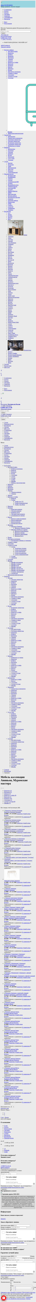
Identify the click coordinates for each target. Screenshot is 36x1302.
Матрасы (10, 525)
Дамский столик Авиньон (12, 880)
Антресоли (14, 573)
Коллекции (7, 211)
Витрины (10, 489)
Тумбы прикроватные (21, 503)
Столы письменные (20, 553)
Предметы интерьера (14, 539)
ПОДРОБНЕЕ (8, 5)
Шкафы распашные (17, 562)
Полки (10, 537)
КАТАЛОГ (7, 465)
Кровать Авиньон (9, 985)
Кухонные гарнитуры (17, 607)
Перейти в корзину (16, 1292)
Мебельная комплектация (15, 575)
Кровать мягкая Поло (10, 1088)
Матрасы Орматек (16, 526)
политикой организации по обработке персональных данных (17, 1297)
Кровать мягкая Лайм (10, 1051)
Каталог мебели (9, 50)
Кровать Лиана (8, 1004)
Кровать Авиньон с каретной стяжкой (15, 994)
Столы (13, 476)
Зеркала (10, 495)
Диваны (10, 490)
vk (5, 1148)
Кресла (10, 517)
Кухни (13, 473)
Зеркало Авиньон (9, 890)
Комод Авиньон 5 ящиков (12, 937)
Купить (6, 815)
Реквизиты (7, 1132)
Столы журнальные (20, 550)
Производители (9, 174)
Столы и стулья (12, 545)
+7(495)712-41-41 (6, 1166)
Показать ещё (5, 1108)
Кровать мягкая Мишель (11, 1079)
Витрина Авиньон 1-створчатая (13, 831)
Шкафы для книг (16, 567)
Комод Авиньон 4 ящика (11, 927)
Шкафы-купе (15, 565)
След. (2, 1117)
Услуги (6, 11)
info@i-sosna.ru (5, 1167)
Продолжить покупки (28, 1292)
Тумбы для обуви (20, 504)
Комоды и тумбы (13, 497)
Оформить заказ (5, 1292)
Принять (3, 1300)
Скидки (6, 364)
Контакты (7, 19)
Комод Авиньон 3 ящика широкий (14, 918)
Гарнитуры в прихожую (18, 688)
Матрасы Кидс (19, 536)
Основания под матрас (18, 515)
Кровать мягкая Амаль (11, 1013)
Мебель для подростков (18, 483)
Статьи (6, 1133)
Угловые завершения (17, 571)
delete (2, 5)
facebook (6, 1150)
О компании (8, 9)
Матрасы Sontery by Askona (19, 529)
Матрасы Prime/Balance (21, 531)
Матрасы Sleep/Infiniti (21, 534)
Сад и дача (11, 712)
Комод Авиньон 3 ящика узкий (13, 909)
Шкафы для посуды (17, 568)
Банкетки (10, 484)
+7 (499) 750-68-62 (6, 39)
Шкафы (13, 481)
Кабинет (10, 656)
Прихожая (11, 687)
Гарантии (7, 16)
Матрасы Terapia (19, 532)
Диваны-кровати (16, 492)
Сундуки (10, 559)
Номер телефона (5, 1227)
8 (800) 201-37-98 (6, 38)
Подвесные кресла (16, 523)
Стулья (13, 478)
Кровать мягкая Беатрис (11, 1022)
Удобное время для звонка (8, 1229)
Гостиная (10, 628)
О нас (6, 1125)
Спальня (10, 738)
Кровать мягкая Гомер (10, 1032)
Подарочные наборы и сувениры (21, 540)
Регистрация (8, 23)
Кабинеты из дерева (17, 657)
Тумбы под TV (19, 501)
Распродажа (7, 366)
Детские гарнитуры (17, 579)
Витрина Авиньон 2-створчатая (13, 840)
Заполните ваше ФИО (7, 1225)
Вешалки (10, 487)
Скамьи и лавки (12, 542)
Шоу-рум (7, 367)
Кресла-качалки (16, 522)
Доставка (7, 14)
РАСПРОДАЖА (12, 467)
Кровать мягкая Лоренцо (11, 1060)
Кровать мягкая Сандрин (11, 1097)
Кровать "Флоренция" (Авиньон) (14, 965)
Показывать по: (5, 1107)
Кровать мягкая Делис (10, 1041)
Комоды (13, 470)
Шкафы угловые (16, 564)
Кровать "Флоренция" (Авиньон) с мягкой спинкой (19, 976)
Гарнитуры (7, 135)
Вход (5, 22)
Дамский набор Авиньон (11, 849)
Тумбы (13, 479)
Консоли (10, 506)
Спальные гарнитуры (17, 742)
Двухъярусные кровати (18, 514)
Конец (7, 1117)
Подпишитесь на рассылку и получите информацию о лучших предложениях (11, 1170)
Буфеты (10, 486)
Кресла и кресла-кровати (18, 518)
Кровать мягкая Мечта (11, 1069)
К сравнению (26, 817)
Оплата (6, 13)
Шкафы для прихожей (17, 570)
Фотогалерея (8, 1129)
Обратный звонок (6, 409)
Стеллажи (14, 475)
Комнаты (7, 147)
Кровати (13, 472)
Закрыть (3, 1218)
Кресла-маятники (16, 520)
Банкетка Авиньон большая (12, 812)
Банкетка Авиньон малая (11, 821)
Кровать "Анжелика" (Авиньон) (14, 955)
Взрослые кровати (16, 509)
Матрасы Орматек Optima (22, 528)
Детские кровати (16, 511)
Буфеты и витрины (17, 469)
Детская (10, 578)
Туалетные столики (20, 548)
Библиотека (11, 678)
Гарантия (7, 436)
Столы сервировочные (21, 554)
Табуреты (14, 557)
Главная (6, 769)
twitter (6, 1152)
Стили (6, 161)
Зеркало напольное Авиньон (12, 899)
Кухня (9, 606)
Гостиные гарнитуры (17, 631)
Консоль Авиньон (9, 946)
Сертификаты (8, 17)
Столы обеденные (20, 551)
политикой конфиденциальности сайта (12, 1187)
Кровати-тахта (15, 512)
